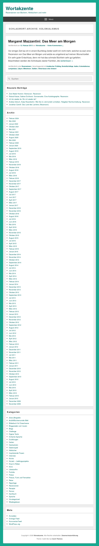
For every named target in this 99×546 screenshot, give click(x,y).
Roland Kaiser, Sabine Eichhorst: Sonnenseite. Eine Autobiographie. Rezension (38, 96)
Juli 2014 (12, 268)
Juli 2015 (12, 240)
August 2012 (13, 327)
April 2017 (12, 200)
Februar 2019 (14, 162)
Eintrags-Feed (14, 518)
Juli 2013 (12, 298)
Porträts (12, 472)
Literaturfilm (13, 469)
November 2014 (15, 257)
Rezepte (12, 488)
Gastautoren (13, 445)
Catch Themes (57, 539)
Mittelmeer (27, 68)
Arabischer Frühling (53, 66)
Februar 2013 (14, 311)
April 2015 (12, 243)
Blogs (11, 428)
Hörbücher (12, 450)
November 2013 (15, 289)
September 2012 (15, 325)
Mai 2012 (12, 336)
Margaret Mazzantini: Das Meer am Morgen (42, 41)
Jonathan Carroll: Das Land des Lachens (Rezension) (29, 104)
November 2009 (15, 404)
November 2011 (15, 352)
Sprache (12, 496)
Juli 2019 (12, 153)
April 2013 (12, 306)
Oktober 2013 (14, 292)
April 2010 (12, 390)
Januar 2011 (13, 366)
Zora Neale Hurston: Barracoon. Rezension (25, 93)
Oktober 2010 (14, 374)
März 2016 (13, 230)
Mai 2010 (12, 387)
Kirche (11, 458)
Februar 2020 (14, 143)
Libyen (20, 68)
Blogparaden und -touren (18, 426)
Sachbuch (12, 494)
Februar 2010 (14, 395)
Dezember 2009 (15, 401)
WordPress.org (14, 524)
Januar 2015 (13, 251)
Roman (11, 491)
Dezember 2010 (15, 368)
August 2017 (13, 192)
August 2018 (13, 170)
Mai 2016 (12, 224)
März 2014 (13, 279)
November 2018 (15, 164)
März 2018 (13, 175)
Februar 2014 (14, 281)
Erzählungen (13, 439)
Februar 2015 (14, 249)
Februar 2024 (14, 118)
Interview (12, 455)
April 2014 (12, 276)
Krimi (11, 466)
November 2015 (15, 232)
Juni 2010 (12, 385)
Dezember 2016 (15, 208)
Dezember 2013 (15, 287)
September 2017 (15, 189)
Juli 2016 (12, 219)
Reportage (12, 483)
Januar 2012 (13, 347)
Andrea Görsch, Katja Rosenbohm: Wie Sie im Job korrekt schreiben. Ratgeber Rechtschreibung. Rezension (49, 102)
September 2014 (15, 262)
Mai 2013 (12, 303)
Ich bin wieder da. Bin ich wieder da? (22, 99)
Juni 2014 (12, 270)
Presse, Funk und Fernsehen (20, 477)
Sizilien (34, 68)
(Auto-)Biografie (14, 417)
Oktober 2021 (14, 126)
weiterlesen (66, 60)
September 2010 (15, 376)
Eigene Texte (14, 434)
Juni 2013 (12, 300)
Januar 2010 (13, 398)
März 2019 (13, 159)
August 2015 (13, 238)
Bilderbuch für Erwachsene (19, 423)
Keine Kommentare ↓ (55, 45)
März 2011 (13, 360)
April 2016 (12, 227)
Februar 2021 (14, 132)
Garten (11, 442)
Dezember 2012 (15, 317)
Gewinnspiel (13, 447)
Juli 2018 (12, 173)
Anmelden (12, 516)
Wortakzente (19, 8)
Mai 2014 (12, 273)
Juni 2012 (12, 333)
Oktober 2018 (14, 167)
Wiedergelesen (14, 502)
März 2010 (13, 393)
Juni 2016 (12, 221)
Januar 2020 (13, 145)
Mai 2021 (12, 129)
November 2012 (15, 319)
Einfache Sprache (15, 437)
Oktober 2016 (14, 213)
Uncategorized (14, 499)
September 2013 (15, 295)
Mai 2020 (12, 140)
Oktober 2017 (14, 186)
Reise (11, 480)
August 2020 (13, 137)
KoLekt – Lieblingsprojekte (19, 461)
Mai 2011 (12, 357)
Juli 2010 (12, 382)
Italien (76, 66)
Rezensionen (26, 66)
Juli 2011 (12, 355)
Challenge (12, 431)
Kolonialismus (84, 66)
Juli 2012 (12, 330)
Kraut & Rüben (14, 464)
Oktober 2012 (14, 322)
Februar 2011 (14, 363)
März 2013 (13, 308)
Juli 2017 (12, 194)
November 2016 (15, 211)
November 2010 (15, 371)
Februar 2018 (14, 178)
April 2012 (12, 338)
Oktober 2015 (14, 235)
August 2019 (13, 151)
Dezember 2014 (15, 254)
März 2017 (13, 202)
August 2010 (13, 379)
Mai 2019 (12, 156)
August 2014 (13, 265)
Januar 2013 (13, 314)
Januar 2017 (13, 205)
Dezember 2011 (15, 349)
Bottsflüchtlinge (67, 66)
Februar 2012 (14, 344)
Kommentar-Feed (15, 521)
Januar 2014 (13, 284)
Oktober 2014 (14, 260)
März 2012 (13, 341)
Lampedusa (12, 68)
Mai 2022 (12, 121)
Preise (11, 475)
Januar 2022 (13, 124)
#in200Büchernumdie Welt (18, 420)
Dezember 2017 (15, 181)
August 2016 (13, 216)
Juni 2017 (12, 197)
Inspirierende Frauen (16, 453)
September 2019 (15, 148)
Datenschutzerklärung (70, 535)
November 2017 (15, 183)
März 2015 (13, 246)
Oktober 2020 (14, 134)
